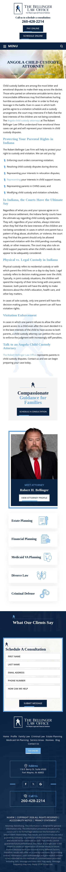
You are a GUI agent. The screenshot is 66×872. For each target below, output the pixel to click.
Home (6, 736)
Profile (14, 736)
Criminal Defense (33, 593)
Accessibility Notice (21, 820)
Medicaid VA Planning (33, 557)
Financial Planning (33, 539)
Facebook (25, 784)
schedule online (33, 35)
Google (40, 784)
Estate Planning (33, 520)
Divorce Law (33, 575)
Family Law (24, 736)
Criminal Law (38, 736)
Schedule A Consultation (33, 411)
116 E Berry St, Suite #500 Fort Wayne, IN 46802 (33, 771)
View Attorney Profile (34, 497)
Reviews (50, 740)
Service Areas (37, 740)
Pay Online (33, 28)
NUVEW (10, 817)
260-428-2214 (33, 21)
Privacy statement (45, 820)
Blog (57, 740)
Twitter (33, 784)
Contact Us (33, 744)
